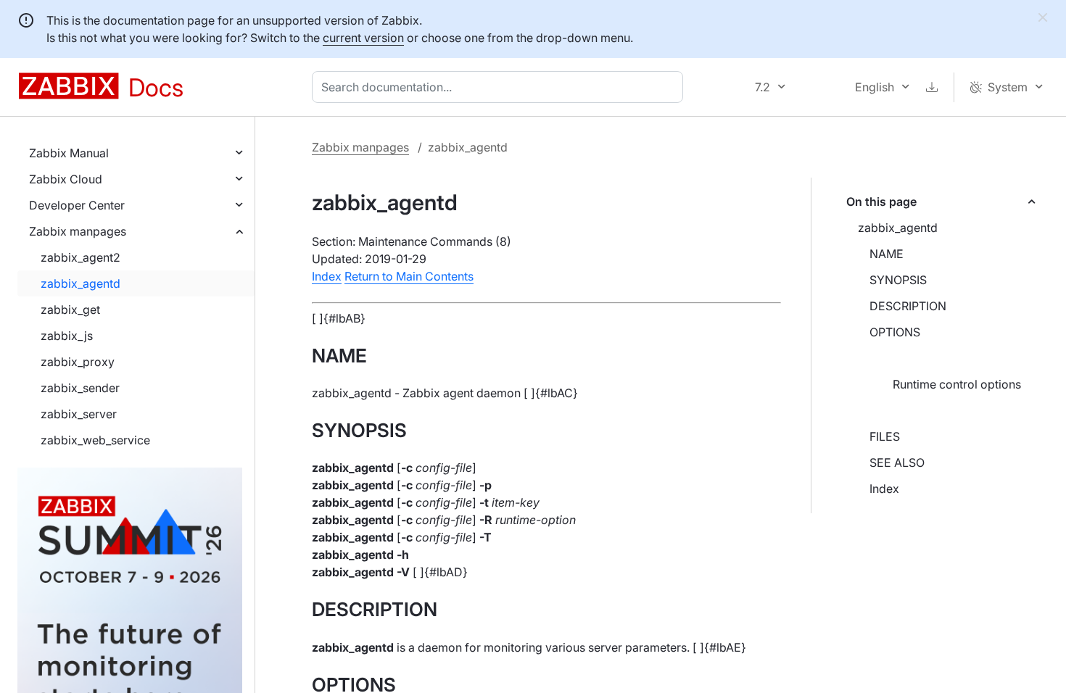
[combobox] (500, 87)
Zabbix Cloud (65, 179)
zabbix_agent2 (80, 257)
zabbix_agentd (80, 283)
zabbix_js (67, 335)
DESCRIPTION (907, 306)
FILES (884, 436)
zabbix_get (70, 309)
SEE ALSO (897, 462)
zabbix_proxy (78, 361)
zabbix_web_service (95, 440)
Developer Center (77, 205)
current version (363, 37)
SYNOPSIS (898, 280)
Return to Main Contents (409, 276)
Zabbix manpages (77, 231)
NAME (886, 253)
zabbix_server (79, 414)
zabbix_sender (80, 388)
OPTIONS (894, 332)
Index (884, 488)
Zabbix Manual (69, 153)
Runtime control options (957, 384)
